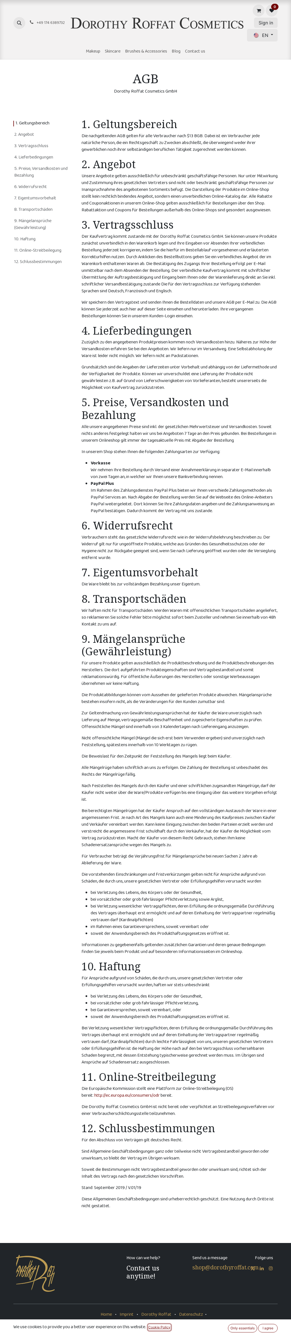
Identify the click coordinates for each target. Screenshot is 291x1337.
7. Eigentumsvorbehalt (35, 198)
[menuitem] (93, 51)
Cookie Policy (159, 1327)
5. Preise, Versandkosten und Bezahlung (41, 172)
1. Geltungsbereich (32, 123)
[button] (19, 23)
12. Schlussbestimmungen (38, 262)
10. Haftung (25, 239)
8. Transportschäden (33, 210)
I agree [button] (268, 1328)
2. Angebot (24, 135)
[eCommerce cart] (259, 10)
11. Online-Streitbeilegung (37, 251)
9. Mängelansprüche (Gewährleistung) (32, 224)
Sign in (266, 23)
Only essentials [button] (242, 1328)
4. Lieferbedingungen (33, 157)
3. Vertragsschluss (31, 146)
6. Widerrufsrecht (30, 187)
